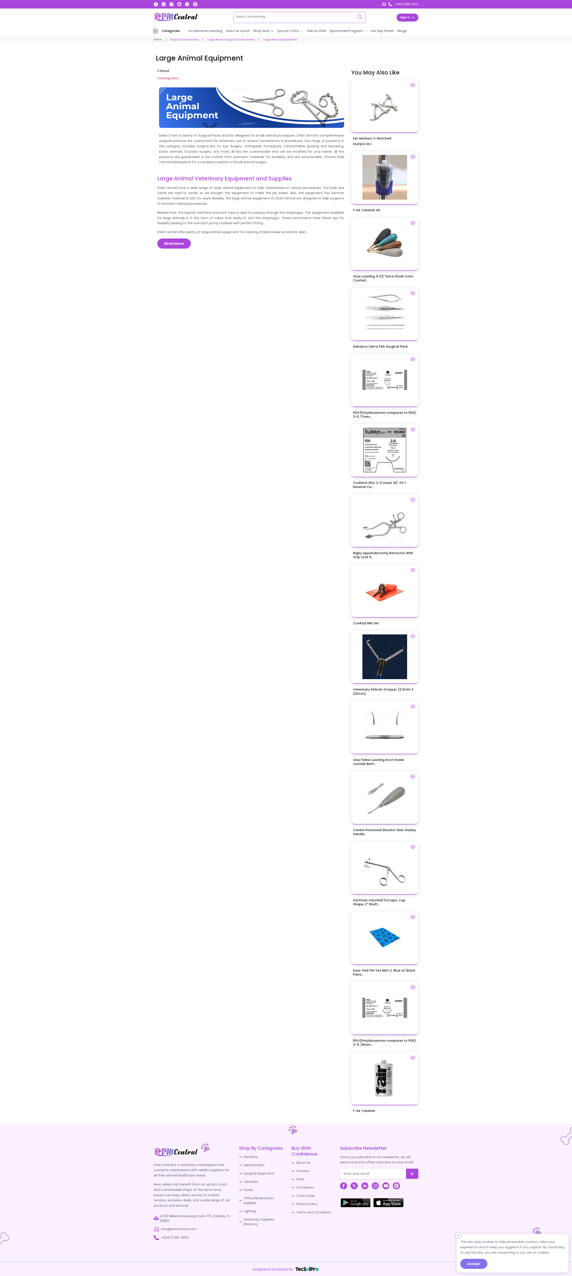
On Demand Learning (205, 31)
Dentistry (251, 1157)
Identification (254, 1165)
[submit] (412, 1174)
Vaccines (251, 1181)
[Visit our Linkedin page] (164, 4)
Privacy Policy (306, 1204)
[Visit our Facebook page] (156, 4)
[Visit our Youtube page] (179, 4)
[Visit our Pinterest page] (195, 4)
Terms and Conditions (313, 1212)
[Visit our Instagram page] (171, 4)
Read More (174, 243)
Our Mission (305, 1187)
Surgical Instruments (184, 39)
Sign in (405, 17)
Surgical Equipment (259, 1173)
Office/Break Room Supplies (259, 1200)
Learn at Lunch (238, 31)
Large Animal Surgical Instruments (231, 39)
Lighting (250, 1211)
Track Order (305, 1196)
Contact (302, 1171)
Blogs (402, 31)
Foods (248, 1190)
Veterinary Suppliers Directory (259, 1221)
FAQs (300, 1179)
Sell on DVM (316, 31)
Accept (473, 1263)
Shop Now (261, 31)
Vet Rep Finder (382, 31)
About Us (303, 1162)
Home (158, 39)
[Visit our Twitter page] (187, 4)
